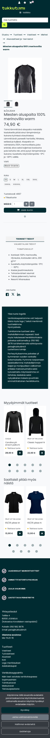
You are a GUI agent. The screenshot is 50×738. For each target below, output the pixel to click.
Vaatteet (6, 650)
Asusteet (6, 656)
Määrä (7, 204)
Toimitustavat (9, 682)
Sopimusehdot (9, 679)
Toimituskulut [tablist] (25, 249)
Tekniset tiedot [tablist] (25, 238)
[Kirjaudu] (19, 2)
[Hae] (4, 24)
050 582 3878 (17, 626)
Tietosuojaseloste (10, 688)
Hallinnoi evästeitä (25, 724)
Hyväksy (25, 710)
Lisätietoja (25, 731)
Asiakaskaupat (9, 666)
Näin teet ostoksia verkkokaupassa (19, 676)
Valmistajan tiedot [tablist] (25, 244)
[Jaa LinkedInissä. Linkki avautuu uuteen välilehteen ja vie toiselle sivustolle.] (19, 295)
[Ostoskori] (30, 2)
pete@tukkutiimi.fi (17, 629)
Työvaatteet (8, 653)
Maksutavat (8, 685)
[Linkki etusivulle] (13, 8)
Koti (4, 659)
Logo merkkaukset (11, 662)
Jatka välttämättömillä (25, 717)
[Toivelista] (25, 2)
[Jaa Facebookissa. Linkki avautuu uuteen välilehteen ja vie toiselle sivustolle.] (8, 295)
